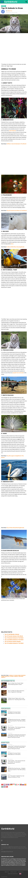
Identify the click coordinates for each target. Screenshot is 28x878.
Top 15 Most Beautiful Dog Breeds (15, 527)
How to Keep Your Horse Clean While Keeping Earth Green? (15, 684)
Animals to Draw (13, 675)
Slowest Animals (14, 676)
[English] (7, 784)
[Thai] (4, 786)
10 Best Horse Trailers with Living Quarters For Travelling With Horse (16, 699)
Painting (7, 676)
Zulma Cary (9, 10)
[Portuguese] (21, 784)
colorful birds (12, 130)
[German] (11, 784)
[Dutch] (4, 784)
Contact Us (20, 871)
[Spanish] (25, 784)
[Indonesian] (14, 784)
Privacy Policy (13, 871)
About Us (7, 871)
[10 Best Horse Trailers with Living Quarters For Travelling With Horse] (4, 700)
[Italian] (16, 784)
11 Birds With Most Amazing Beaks (15, 246)
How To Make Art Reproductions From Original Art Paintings (16, 691)
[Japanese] (18, 784)
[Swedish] (2, 786)
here (12, 243)
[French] (9, 784)
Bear (19, 675)
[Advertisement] (14, 49)
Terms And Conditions (13, 873)
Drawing (23, 675)
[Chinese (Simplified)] (2, 784)
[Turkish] (7, 786)
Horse (2, 676)
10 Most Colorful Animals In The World (16, 143)
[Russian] (23, 784)
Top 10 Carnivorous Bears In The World (17, 210)
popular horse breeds (18, 372)
